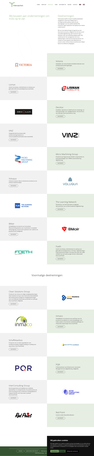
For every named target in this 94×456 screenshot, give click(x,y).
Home (38, 4)
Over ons (43, 4)
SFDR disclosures (45, 451)
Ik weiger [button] (62, 451)
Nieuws (69, 4)
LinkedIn (20, 451)
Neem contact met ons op (32, 451)
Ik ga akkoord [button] (54, 451)
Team (56, 4)
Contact (75, 4)
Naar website (60, 68)
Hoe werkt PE (62, 4)
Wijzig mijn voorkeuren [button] (72, 451)
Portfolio (50, 4)
